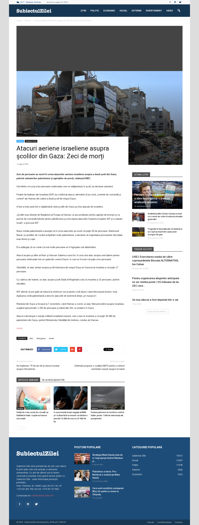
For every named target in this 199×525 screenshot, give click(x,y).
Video (169, 10)
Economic (109, 10)
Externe (136, 10)
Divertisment (154, 10)
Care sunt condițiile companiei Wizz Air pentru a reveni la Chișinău (108, 491)
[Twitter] (180, 2)
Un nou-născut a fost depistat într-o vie (155, 299)
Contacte (179, 522)
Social (123, 10)
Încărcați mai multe (156, 311)
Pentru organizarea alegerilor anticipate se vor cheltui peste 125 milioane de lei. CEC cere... (155, 282)
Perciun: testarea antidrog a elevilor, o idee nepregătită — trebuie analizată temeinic (157, 198)
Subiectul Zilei (31, 141)
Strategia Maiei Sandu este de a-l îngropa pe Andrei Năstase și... (107, 458)
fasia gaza (41, 338)
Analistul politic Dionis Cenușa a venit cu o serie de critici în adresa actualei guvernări (165, 216)
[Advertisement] (99, 47)
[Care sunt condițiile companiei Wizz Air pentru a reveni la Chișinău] (82, 492)
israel (51, 338)
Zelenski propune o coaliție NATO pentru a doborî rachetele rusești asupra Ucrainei (99, 367)
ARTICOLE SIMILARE (28, 380)
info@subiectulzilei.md (42, 495)
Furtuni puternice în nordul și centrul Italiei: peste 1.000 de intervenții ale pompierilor (107, 415)
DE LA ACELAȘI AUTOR (53, 380)
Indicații (150, 522)
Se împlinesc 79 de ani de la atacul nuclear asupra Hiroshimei (38, 367)
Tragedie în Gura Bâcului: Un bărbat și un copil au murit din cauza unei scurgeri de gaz (165, 232)
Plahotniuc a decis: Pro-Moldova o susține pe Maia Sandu (106, 474)
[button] (179, 10)
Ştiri (83, 10)
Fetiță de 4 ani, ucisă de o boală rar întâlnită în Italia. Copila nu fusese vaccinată (32, 415)
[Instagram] (175, 2)
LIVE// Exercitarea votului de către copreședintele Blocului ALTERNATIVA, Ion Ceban (155, 260)
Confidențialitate (164, 522)
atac (31, 338)
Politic (94, 10)
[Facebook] (170, 2)
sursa (19, 328)
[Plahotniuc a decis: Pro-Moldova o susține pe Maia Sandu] (82, 475)
